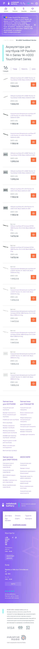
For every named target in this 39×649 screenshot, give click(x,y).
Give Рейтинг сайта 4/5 (11, 591)
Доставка (8, 516)
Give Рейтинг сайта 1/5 (6, 591)
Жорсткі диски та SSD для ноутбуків (9, 441)
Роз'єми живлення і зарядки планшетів (26, 430)
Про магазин (8, 519)
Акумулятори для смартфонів (8, 471)
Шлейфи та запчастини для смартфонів (10, 481)
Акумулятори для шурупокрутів (25, 492)
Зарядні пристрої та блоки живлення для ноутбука (9, 414)
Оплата (17, 516)
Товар (15, 69)
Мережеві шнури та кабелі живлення (26, 477)
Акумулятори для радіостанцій (25, 482)
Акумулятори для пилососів (25, 464)
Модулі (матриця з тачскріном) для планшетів (25, 419)
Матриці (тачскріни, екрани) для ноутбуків (10, 431)
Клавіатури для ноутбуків (11, 419)
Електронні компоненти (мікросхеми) (27, 472)
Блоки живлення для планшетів (26, 413)
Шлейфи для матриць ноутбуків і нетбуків (9, 436)
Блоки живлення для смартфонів (9, 486)
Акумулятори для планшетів (25, 408)
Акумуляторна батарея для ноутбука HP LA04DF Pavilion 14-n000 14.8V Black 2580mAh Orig (23, 355)
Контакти (28, 519)
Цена (33, 69)
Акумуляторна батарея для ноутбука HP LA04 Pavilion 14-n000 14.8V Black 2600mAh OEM (23, 115)
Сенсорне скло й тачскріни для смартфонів (8, 465)
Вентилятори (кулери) (10, 450)
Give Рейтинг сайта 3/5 (10, 591)
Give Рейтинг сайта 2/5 (8, 591)
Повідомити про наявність (33, 277)
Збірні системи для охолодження (9, 446)
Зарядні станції (25, 468)
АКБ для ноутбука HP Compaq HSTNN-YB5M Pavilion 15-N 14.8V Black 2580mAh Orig (22, 228)
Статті (17, 519)
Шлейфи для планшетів (27, 434)
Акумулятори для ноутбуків (8, 408)
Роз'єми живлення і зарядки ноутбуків (9, 426)
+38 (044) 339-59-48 (7, 541)
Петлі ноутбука (7, 422)
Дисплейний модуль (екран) (9, 476)
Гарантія (28, 516)
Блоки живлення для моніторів (26, 487)
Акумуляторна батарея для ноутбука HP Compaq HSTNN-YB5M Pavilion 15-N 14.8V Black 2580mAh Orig (23, 313)
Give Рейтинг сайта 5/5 (13, 591)
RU (32, 3)
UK (28, 3)
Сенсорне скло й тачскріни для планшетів (28, 425)
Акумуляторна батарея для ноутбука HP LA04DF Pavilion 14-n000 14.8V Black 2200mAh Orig (23, 270)
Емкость (24, 69)
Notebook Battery (9, 505)
